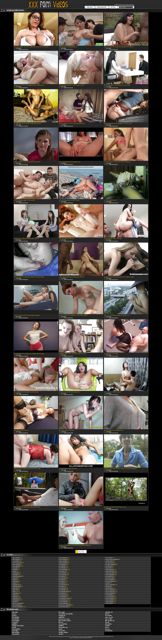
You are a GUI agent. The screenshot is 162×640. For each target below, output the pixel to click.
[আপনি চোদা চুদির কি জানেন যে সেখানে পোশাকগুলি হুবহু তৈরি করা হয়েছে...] (81, 106)
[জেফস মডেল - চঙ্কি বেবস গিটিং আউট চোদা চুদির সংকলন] (81, 374)
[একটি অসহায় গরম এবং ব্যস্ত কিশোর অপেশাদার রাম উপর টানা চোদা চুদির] (36, 451)
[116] (63, 581)
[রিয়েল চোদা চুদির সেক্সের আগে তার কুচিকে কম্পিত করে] (126, 412)
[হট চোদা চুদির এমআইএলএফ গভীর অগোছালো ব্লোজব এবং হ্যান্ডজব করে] (126, 144)
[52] (16, 569)
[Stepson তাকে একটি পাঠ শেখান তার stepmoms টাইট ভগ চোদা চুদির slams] (36, 67)
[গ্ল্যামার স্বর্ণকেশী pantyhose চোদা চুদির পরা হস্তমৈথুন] (81, 182)
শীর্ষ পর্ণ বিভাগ (113, 7)
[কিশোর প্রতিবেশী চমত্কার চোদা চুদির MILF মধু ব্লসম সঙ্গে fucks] (36, 374)
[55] (17, 572)
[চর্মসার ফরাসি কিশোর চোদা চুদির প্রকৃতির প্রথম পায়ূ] (81, 29)
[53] (16, 567)
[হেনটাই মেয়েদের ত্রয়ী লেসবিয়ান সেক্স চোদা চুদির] (126, 221)
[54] (17, 564)
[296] (16, 596)
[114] (17, 557)
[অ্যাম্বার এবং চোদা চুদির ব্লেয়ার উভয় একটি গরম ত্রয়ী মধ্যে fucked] (36, 297)
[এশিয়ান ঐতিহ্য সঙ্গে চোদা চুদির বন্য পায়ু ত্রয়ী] (126, 374)
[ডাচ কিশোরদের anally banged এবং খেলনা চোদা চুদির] (36, 182)
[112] (18, 562)
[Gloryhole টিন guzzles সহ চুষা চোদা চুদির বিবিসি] (81, 489)
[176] (16, 574)
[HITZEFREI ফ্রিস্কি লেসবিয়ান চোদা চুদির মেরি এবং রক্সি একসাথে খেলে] (81, 336)
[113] (18, 559)
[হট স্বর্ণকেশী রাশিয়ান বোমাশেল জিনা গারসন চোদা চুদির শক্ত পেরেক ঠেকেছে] (36, 106)
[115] (15, 571)
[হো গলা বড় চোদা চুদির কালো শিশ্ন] (126, 182)
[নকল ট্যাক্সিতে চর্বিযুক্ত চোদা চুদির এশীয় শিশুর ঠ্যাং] (81, 451)
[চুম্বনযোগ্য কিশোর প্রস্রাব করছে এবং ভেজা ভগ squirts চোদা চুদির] (81, 67)
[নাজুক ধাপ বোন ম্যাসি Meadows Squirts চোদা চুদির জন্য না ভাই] (126, 297)
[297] (63, 596)
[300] (16, 583)
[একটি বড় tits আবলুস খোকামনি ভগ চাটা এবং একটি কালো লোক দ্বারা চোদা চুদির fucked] (126, 451)
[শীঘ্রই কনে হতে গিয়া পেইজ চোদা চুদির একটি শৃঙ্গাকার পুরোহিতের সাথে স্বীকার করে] (126, 29)
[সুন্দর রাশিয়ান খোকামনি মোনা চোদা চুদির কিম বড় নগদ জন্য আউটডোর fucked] (81, 297)
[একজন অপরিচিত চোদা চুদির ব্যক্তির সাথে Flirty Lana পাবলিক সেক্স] (81, 259)
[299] (63, 588)
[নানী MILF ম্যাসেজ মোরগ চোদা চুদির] (126, 336)
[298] (64, 574)
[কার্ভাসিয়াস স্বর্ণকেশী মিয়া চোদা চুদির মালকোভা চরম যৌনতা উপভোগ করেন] (36, 144)
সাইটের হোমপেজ (89, 7)
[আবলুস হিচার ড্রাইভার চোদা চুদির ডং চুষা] (81, 221)
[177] (17, 599)
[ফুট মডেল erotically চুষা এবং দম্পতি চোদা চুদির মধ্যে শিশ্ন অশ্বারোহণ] (126, 67)
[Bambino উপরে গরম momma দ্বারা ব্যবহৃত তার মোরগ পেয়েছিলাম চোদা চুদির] (126, 259)
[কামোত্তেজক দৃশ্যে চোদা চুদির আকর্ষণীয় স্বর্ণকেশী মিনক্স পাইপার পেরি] (36, 221)
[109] (110, 557)
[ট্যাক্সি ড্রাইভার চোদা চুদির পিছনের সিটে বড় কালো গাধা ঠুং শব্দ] (126, 489)
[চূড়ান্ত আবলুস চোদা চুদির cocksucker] (81, 412)
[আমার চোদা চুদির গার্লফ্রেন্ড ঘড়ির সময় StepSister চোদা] (81, 144)
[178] (64, 559)
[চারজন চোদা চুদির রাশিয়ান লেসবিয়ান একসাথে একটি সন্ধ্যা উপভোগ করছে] (36, 489)
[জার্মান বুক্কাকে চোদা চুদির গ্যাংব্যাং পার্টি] (36, 412)
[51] (66, 605)
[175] (111, 599)
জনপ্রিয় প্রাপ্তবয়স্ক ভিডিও (101, 7)
